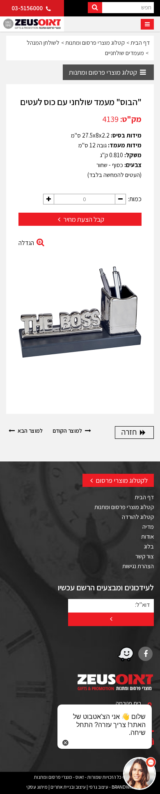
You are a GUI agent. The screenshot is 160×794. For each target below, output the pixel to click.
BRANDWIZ (123, 787)
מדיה (148, 526)
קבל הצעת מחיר (83, 219)
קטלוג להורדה (138, 517)
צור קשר (144, 556)
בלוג (149, 546)
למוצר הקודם (68, 430)
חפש (146, 7)
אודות (147, 536)
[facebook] (145, 654)
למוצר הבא (29, 430)
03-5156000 (27, 8)
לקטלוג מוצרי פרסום (121, 480)
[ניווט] (147, 24)
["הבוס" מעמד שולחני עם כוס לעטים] (80, 316)
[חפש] (95, 7)
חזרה (129, 432)
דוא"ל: (142, 604)
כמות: (135, 198)
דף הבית (144, 497)
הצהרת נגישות (138, 566)
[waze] (125, 654)
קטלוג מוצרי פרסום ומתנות (103, 72)
